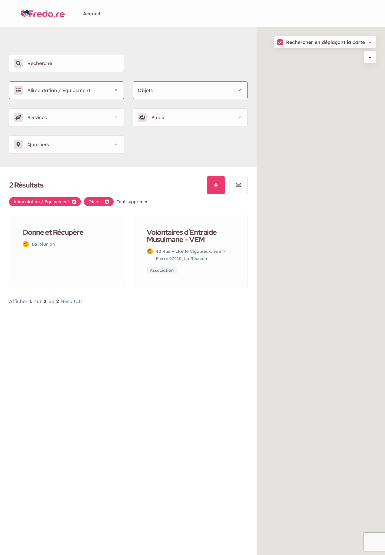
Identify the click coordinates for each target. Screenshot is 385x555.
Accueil (91, 14)
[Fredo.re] (43, 13)
